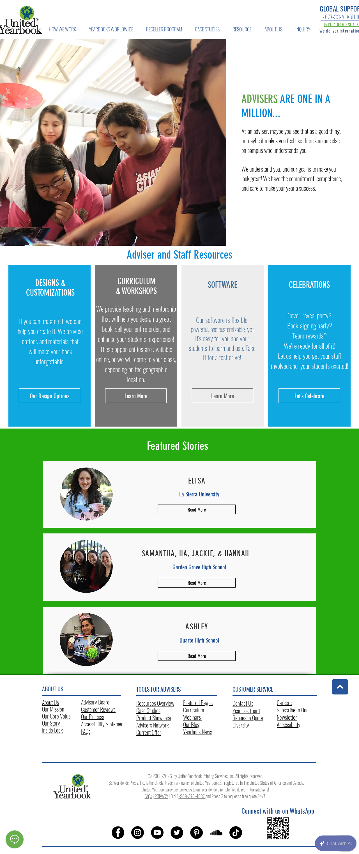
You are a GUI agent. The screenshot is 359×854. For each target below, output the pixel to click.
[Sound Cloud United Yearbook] (216, 832)
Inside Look (52, 730)
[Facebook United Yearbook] (118, 832)
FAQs (85, 731)
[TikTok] (235, 832)
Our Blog (191, 724)
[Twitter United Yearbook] (177, 832)
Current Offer (148, 732)
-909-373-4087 (192, 796)
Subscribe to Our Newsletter (292, 713)
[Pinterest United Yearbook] (196, 832)
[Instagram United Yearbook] (137, 832)
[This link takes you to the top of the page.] (340, 687)
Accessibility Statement (103, 724)
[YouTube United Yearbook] (157, 832)
